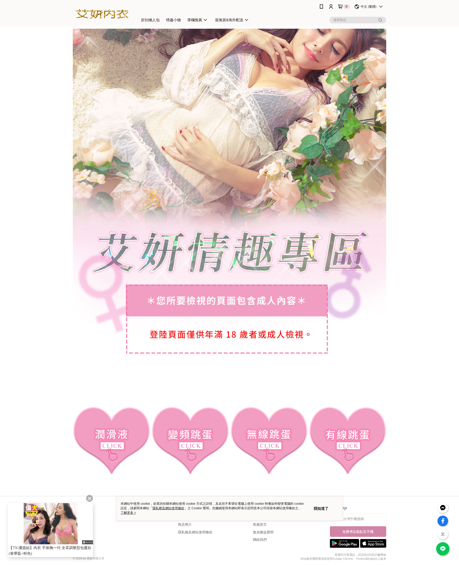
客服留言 (260, 525)
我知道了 (321, 508)
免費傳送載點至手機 (357, 532)
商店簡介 (185, 525)
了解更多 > (128, 513)
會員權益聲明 (263, 532)
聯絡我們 (260, 540)
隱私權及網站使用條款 (195, 532)
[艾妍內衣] (102, 14)
